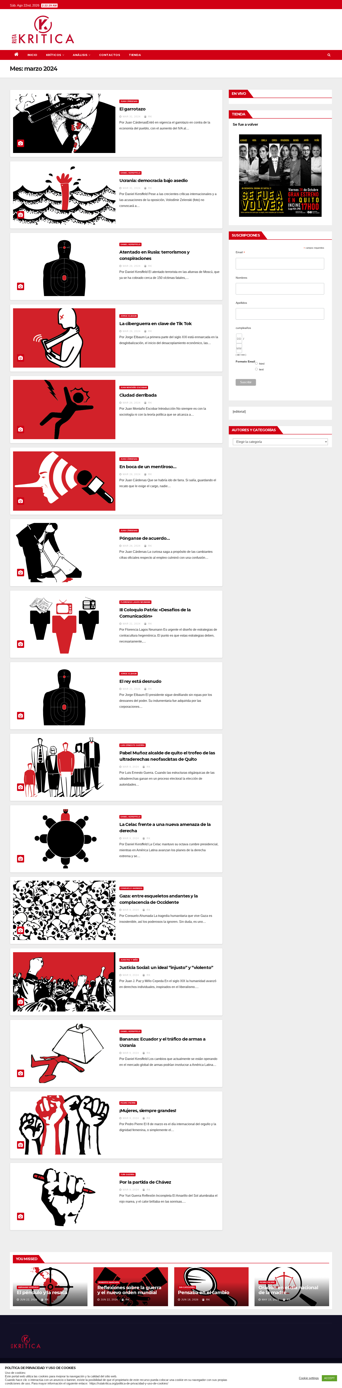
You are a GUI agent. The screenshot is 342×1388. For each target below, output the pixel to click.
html (262, 363)
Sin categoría (187, 1287)
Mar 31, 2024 (132, 116)
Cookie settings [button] (309, 1378)
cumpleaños (243, 327)
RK (149, 116)
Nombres (241, 277)
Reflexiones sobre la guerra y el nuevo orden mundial (129, 1290)
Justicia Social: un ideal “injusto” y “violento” (166, 967)
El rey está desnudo (140, 681)
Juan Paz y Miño (129, 960)
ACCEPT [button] (329, 1378)
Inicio (32, 55)
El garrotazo (132, 109)
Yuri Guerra (127, 1174)
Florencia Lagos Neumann (135, 602)
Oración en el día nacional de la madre (288, 1290)
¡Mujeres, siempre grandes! (147, 1110)
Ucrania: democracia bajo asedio (153, 180)
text (261, 369)
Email (240, 252)
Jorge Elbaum (129, 316)
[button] (329, 55)
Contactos (109, 55)
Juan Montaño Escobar (134, 387)
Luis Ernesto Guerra (132, 745)
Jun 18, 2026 (190, 1299)
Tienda (135, 55)
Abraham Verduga (28, 1287)
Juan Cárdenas (129, 101)
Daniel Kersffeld (130, 173)
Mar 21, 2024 (132, 623)
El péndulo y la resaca (42, 1292)
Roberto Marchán (109, 1282)
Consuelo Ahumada (131, 888)
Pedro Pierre (128, 1103)
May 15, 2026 (270, 1299)
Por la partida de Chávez (145, 1182)
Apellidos (241, 302)
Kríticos (53, 55)
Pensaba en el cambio (203, 1292)
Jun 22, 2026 (28, 1299)
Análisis (80, 55)
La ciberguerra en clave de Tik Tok (155, 323)
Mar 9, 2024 (131, 766)
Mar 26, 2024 (132, 266)
